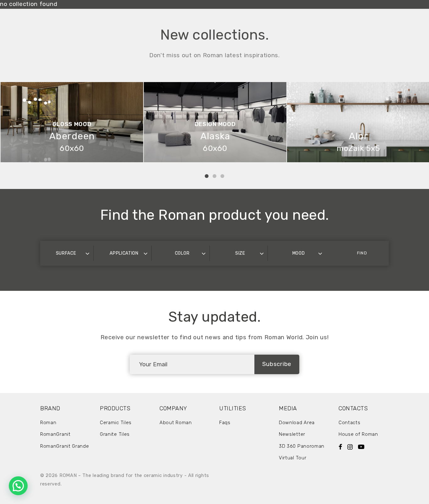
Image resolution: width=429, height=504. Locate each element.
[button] (18, 485)
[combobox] (69, 253)
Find (362, 253)
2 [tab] (214, 176)
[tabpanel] (71, 122)
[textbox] (69, 253)
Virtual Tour (292, 458)
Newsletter (292, 434)
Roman (48, 422)
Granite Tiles (115, 434)
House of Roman (358, 434)
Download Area (297, 422)
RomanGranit (55, 434)
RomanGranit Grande (64, 446)
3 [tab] (222, 176)
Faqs (225, 422)
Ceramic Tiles (116, 422)
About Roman (176, 422)
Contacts (350, 422)
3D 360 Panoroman (301, 446)
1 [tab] (207, 176)
